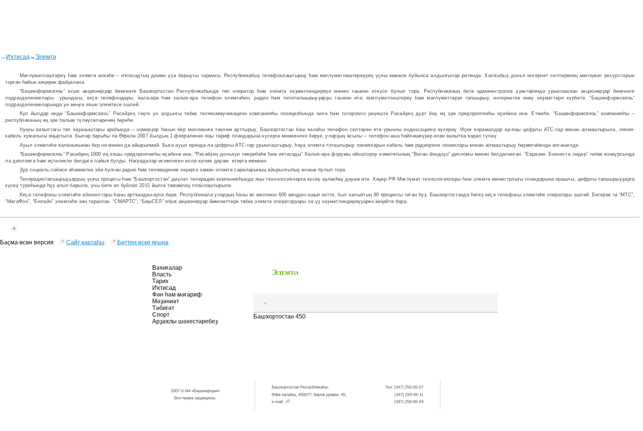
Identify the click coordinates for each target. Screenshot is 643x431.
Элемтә (45, 57)
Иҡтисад (17, 57)
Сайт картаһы (85, 242)
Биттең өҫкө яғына (143, 242)
